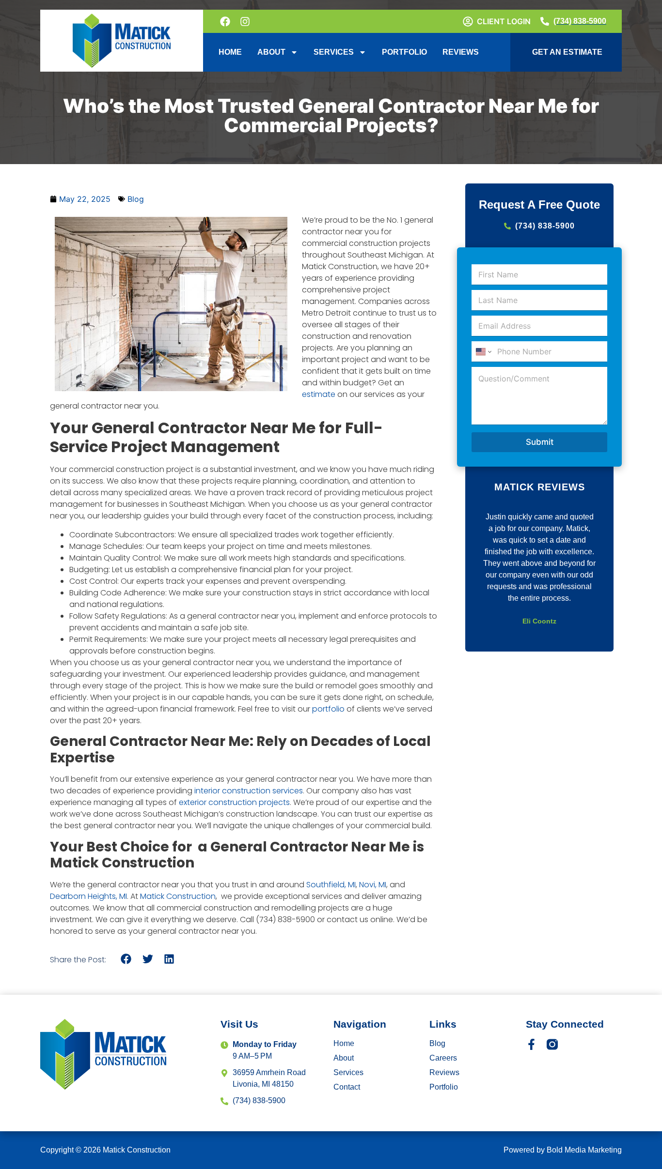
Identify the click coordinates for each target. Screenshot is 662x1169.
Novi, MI (372, 884)
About (271, 52)
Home (230, 52)
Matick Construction (178, 896)
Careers (443, 1058)
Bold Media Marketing (584, 1150)
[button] (126, 959)
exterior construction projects (234, 802)
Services (334, 52)
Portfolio (404, 52)
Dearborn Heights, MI (88, 896)
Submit (539, 442)
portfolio (328, 708)
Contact (346, 1087)
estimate (318, 394)
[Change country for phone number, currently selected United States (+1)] (483, 351)
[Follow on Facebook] (226, 21)
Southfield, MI (331, 884)
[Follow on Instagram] (245, 21)
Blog (135, 199)
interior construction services (248, 790)
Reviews (460, 52)
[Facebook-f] (531, 1044)
